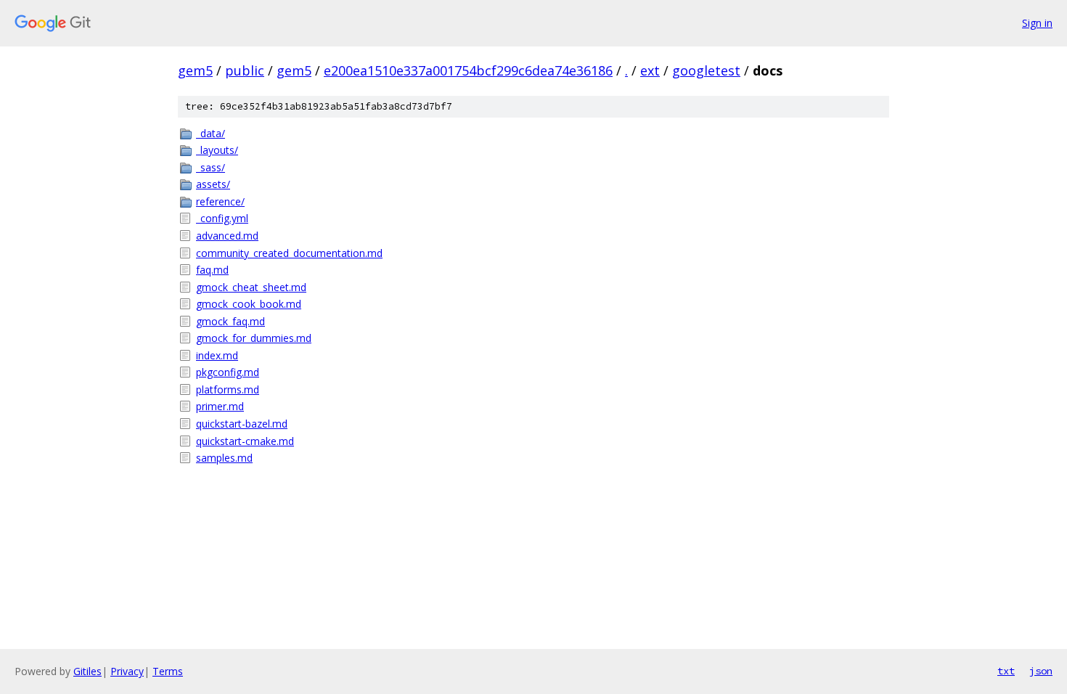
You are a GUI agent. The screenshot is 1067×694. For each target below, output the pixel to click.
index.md (217, 355)
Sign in (1037, 23)
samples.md (224, 458)
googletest (706, 70)
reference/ (220, 201)
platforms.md (227, 389)
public (244, 70)
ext (650, 70)
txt (1006, 670)
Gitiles (87, 671)
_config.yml (222, 218)
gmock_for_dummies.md (253, 338)
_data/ (210, 133)
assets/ (213, 184)
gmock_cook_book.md (248, 304)
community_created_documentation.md (289, 253)
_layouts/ (217, 150)
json (1040, 670)
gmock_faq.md (230, 321)
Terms (167, 671)
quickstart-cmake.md (245, 441)
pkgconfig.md (227, 372)
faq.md (212, 270)
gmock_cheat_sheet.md (251, 287)
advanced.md (227, 235)
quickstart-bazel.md (241, 423)
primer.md (220, 406)
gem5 (195, 70)
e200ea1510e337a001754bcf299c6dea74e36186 (468, 70)
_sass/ (210, 167)
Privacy (127, 671)
